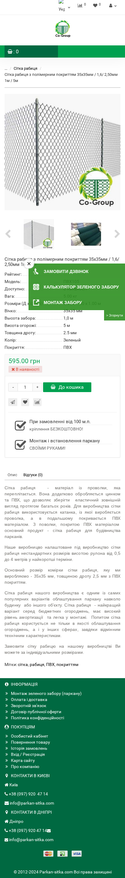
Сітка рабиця (26, 68)
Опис (12, 475)
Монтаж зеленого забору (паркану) (46, 693)
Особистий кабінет (29, 736)
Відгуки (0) (33, 475)
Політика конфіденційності (37, 717)
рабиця (37, 664)
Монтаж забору (63, 302)
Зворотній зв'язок (28, 705)
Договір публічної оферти (36, 711)
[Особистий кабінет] (112, 5)
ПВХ (50, 664)
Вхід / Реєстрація (28, 754)
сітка (23, 664)
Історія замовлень (29, 748)
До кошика (71, 387)
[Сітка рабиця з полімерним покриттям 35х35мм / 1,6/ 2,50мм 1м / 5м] (62, 152)
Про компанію (25, 766)
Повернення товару (30, 742)
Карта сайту (23, 760)
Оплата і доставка (29, 699)
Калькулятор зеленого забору (81, 287)
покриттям (67, 664)
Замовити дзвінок (66, 271)
